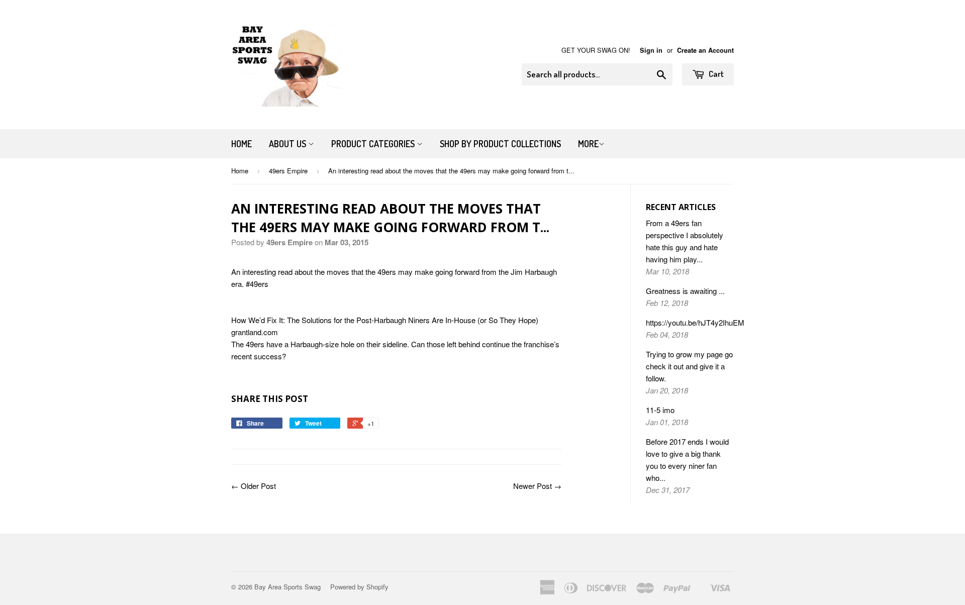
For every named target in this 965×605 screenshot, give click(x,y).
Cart (715, 73)
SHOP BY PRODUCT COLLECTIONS (500, 143)
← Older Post (253, 485)
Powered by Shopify (359, 586)
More (588, 143)
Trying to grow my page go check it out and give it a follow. (689, 366)
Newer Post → (537, 485)
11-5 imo (660, 410)
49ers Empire (288, 170)
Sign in (651, 50)
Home (241, 143)
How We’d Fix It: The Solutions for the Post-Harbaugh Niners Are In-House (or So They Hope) (384, 320)
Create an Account (705, 50)
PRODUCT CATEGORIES (374, 143)
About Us (288, 143)
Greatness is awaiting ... (685, 290)
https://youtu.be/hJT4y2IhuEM (695, 322)
